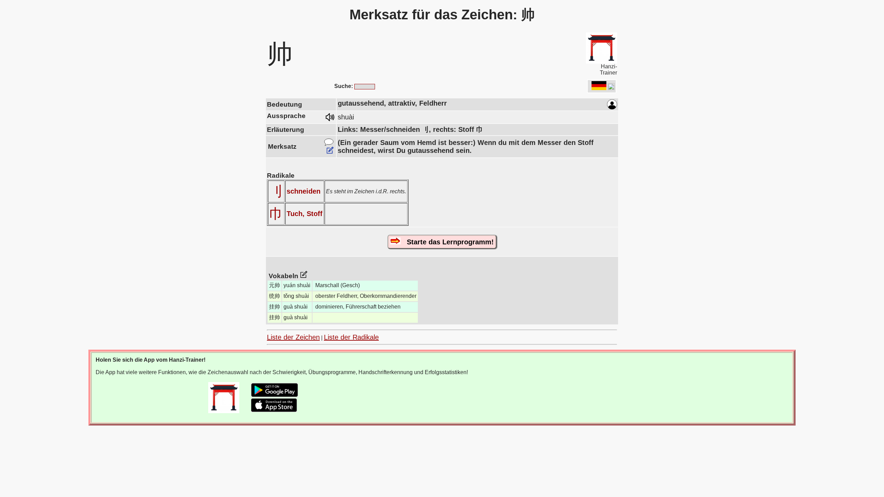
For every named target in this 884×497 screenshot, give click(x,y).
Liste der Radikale (351, 337)
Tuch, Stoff (305, 213)
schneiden (303, 191)
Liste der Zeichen (293, 337)
